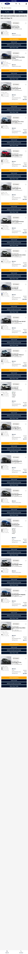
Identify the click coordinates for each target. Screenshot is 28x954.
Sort (8, 11)
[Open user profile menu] (26, 3)
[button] (14, 39)
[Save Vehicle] (26, 23)
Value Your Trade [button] (14, 47)
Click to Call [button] (14, 42)
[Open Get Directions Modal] (16, 4)
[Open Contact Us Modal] (19, 4)
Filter (22, 11)
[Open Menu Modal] (2, 4)
